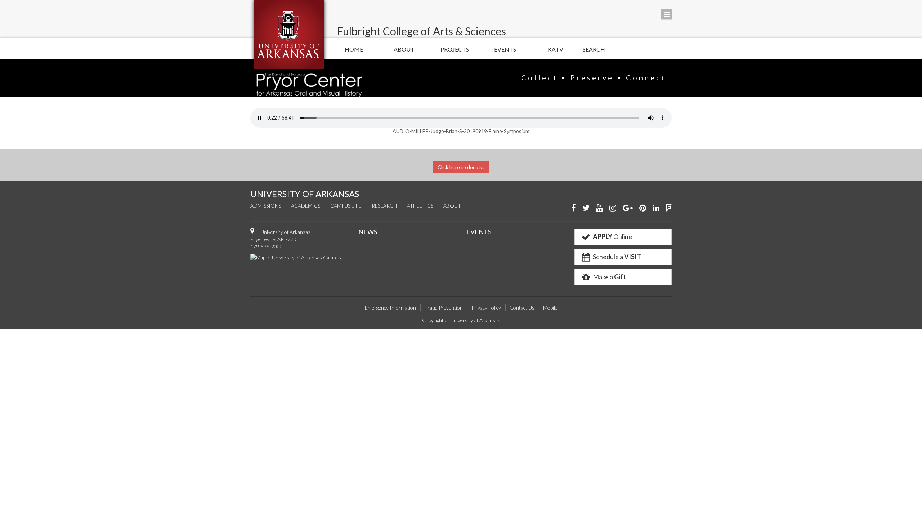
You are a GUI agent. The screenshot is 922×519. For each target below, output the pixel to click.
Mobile (550, 308)
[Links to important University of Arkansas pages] (666, 14)
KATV (555, 49)
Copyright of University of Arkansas (461, 320)
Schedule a (616, 257)
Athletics (420, 206)
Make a (609, 277)
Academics (305, 206)
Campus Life (346, 206)
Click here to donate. (461, 167)
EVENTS (478, 232)
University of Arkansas (289, 34)
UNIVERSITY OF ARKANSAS (304, 193)
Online (612, 236)
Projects (454, 49)
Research (384, 206)
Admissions (265, 206)
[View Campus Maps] (295, 257)
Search (594, 49)
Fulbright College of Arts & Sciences (421, 31)
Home (354, 49)
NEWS (367, 232)
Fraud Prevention (444, 308)
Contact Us (522, 308)
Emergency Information (390, 308)
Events (505, 49)
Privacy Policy (486, 308)
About (404, 49)
